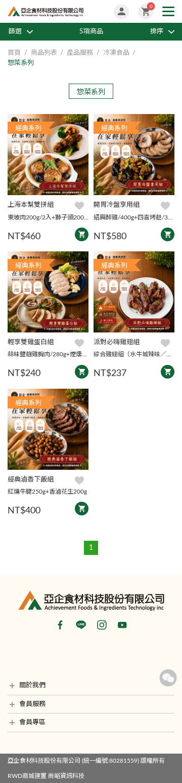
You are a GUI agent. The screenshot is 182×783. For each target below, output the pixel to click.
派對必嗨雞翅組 (117, 342)
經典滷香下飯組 (31, 479)
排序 (156, 31)
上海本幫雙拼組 (31, 205)
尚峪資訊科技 (66, 776)
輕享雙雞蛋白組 (31, 342)
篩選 (15, 31)
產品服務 (80, 53)
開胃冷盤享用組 (117, 205)
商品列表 (44, 53)
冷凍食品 (116, 53)
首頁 (14, 53)
